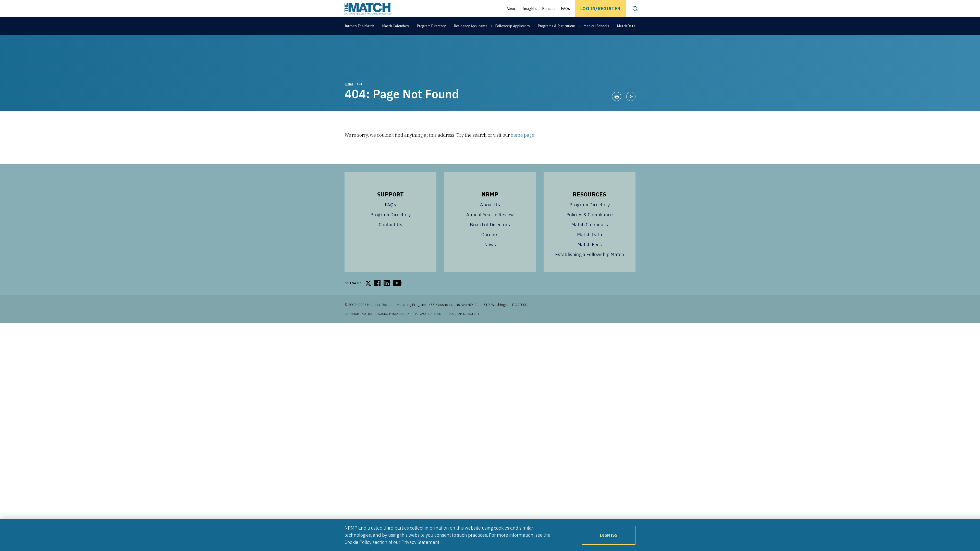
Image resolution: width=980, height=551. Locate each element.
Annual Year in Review (490, 215)
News (490, 244)
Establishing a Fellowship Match (589, 254)
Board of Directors (490, 225)
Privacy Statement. (420, 542)
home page (522, 135)
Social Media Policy (393, 314)
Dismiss (608, 535)
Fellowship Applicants (512, 26)
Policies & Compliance (589, 215)
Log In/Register (600, 8)
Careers (489, 234)
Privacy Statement (429, 314)
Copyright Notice (358, 314)
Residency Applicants (470, 26)
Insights (529, 8)
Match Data (626, 26)
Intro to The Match (359, 26)
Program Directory (431, 26)
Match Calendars (395, 26)
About (512, 8)
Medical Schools (596, 26)
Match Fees (589, 244)
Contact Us (390, 225)
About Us (490, 205)
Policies (549, 8)
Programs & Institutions (557, 26)
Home (349, 84)
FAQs (565, 8)
